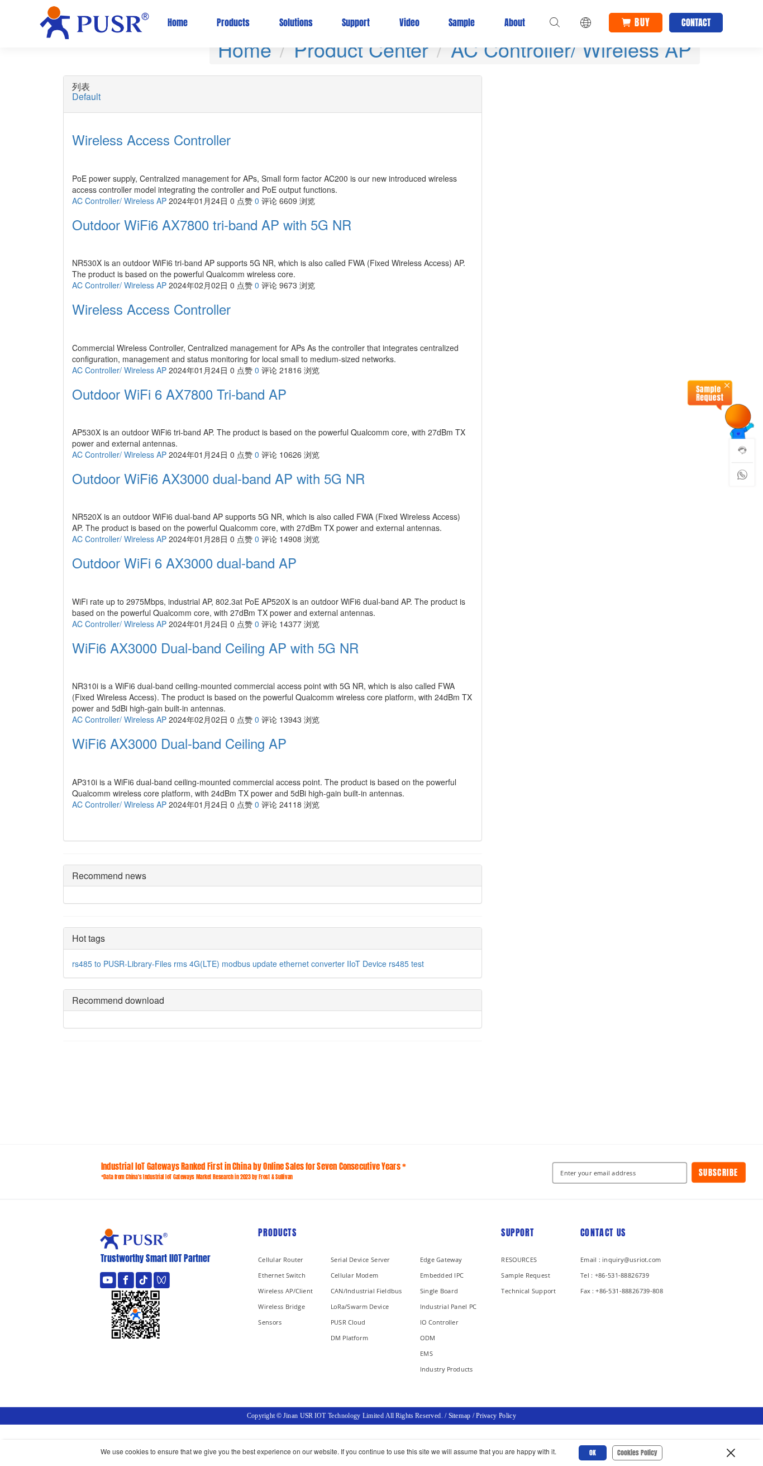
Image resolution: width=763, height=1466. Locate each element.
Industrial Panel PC (448, 1306)
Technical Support (528, 1291)
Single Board (439, 1291)
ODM (427, 1338)
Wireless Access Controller (151, 139)
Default (86, 97)
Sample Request (525, 1275)
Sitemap (460, 1416)
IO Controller (439, 1322)
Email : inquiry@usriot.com (620, 1259)
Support (356, 22)
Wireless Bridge (281, 1306)
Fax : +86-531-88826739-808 (621, 1291)
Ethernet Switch (282, 1275)
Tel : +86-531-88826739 (614, 1275)
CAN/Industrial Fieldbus (366, 1291)
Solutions (296, 22)
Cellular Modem (355, 1275)
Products (233, 22)
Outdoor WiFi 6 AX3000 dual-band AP (184, 563)
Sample (462, 22)
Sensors (270, 1322)
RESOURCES (519, 1259)
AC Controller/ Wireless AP (571, 49)
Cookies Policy (637, 1453)
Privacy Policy (496, 1416)
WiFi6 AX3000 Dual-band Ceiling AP (179, 743)
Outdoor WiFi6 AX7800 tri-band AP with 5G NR (211, 224)
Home (178, 22)
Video (409, 22)
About (514, 22)
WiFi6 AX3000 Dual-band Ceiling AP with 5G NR (215, 648)
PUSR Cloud (348, 1322)
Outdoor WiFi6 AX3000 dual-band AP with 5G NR (218, 478)
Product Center (361, 49)
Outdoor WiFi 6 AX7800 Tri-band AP (179, 394)
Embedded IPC (442, 1275)
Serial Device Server (360, 1259)
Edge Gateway (441, 1259)
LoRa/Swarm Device (360, 1306)
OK (592, 1453)
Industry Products (446, 1369)
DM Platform (349, 1338)
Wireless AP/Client (285, 1291)
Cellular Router (280, 1259)
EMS (426, 1353)
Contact (695, 22)
